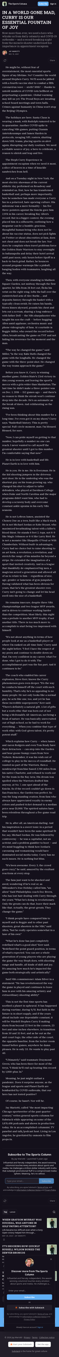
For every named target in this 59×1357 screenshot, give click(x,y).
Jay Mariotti (14, 51)
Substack (16, 1351)
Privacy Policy (29, 1319)
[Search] (54, 1212)
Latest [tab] (12, 1212)
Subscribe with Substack (31, 1307)
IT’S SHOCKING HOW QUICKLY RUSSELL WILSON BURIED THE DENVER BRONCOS (21, 1249)
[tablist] (9, 1212)
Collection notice (46, 1337)
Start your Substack (22, 1344)
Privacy (27, 1337)
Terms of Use (42, 1314)
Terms (35, 1337)
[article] (29, 1229)
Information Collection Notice (35, 1316)
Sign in (53, 4)
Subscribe (43, 4)
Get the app (43, 1344)
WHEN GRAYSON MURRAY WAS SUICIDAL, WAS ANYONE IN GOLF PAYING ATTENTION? (22, 1223)
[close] (51, 1259)
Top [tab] (5, 1212)
